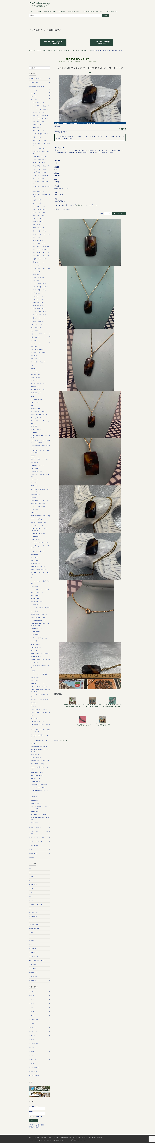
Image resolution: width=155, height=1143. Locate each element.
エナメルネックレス (38, 130)
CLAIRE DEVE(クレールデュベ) (39, 459)
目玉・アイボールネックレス (41, 256)
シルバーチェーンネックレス (41, 112)
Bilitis (32, 405)
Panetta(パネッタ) (36, 706)
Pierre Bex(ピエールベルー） (39, 709)
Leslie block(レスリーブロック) (39, 617)
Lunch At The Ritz (36, 647)
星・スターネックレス (39, 262)
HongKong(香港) (34, 1075)
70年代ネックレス (38, 296)
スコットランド (33, 1035)
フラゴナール (33, 964)
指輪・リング (35, 337)
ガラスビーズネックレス (40, 148)
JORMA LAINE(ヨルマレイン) (39, 569)
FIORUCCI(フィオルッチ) (38, 506)
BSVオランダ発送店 (111, 11)
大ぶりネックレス (38, 124)
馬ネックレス (36, 237)
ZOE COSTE (34, 822)
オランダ (31, 995)
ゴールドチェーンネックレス (41, 106)
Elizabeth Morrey (35, 494)
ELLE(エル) (34, 513)
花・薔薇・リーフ (34, 924)
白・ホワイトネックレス (40, 308)
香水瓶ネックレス (38, 221)
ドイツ (31, 1007)
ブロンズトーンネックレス (40, 115)
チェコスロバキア (34, 1019)
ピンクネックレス (38, 321)
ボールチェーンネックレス (40, 175)
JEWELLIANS (34, 560)
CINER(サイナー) (36, 456)
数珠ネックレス (37, 127)
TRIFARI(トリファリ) (37, 778)
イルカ (31, 900)
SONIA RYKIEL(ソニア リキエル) (40, 761)
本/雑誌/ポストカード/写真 (36, 837)
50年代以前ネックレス (39, 302)
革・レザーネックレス (39, 162)
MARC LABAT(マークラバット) (40, 653)
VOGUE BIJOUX (35, 800)
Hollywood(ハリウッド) (37, 551)
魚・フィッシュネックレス (40, 249)
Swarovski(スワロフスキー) (38, 772)
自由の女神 (32, 948)
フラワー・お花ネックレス (40, 156)
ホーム (31, 11)
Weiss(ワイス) (35, 803)
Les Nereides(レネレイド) (38, 620)
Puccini (33, 715)
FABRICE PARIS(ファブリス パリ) (40, 516)
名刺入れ (33, 368)
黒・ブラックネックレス (40, 311)
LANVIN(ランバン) (36, 605)
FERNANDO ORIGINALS (38, 503)
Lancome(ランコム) (36, 628)
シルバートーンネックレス (40, 109)
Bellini (32, 396)
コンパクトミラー (36, 359)
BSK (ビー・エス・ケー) (37, 411)
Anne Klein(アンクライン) (38, 383)
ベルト (33, 365)
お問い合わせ (61, 11)
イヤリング (34, 90)
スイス (31, 1055)
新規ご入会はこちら (35, 1127)
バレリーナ (32, 968)
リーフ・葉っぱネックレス (40, 134)
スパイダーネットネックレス (41, 252)
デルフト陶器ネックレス (40, 290)
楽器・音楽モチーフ (35, 928)
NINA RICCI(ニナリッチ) (38, 683)
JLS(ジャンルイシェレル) (38, 566)
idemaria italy (34, 554)
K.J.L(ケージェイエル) (37, 592)
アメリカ (31, 1011)
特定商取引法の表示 (73, 11)
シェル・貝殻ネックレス (40, 159)
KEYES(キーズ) (35, 598)
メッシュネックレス (38, 178)
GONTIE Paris (35, 536)
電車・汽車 (32, 952)
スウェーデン (33, 1059)
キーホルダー (35, 340)
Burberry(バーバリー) (37, 418)
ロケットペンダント (38, 277)
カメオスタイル (33, 956)
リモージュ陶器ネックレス (40, 287)
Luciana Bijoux (35, 641)
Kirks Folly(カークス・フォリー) (40, 589)
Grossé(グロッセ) (36, 539)
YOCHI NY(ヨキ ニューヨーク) (39, 814)
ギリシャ (31, 1039)
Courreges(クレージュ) (37, 465)
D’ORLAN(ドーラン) (36, 486)
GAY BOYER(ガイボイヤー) (38, 519)
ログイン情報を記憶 (36, 1116)
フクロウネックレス (38, 228)
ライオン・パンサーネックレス (41, 234)
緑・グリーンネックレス (40, 314)
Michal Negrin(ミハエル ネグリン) (40, 659)
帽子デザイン (33, 972)
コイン (31, 936)
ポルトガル (32, 1047)
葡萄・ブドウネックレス (40, 215)
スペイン (31, 1051)
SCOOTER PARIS (36, 757)
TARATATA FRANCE (37, 775)
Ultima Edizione (35, 781)
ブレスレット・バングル (38, 324)
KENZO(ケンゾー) (36, 586)
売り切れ (31, 857)
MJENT (33, 671)
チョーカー (36, 274)
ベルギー (31, 991)
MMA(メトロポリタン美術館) (39, 674)
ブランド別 (34, 371)
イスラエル (32, 1063)
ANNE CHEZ (34, 380)
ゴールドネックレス (38, 103)
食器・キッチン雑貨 (35, 78)
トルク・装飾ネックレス (40, 283)
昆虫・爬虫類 (33, 916)
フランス (31, 1003)
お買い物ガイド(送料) (50, 11)
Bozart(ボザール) (35, 408)
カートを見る (100, 11)
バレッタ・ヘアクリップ (38, 334)
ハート (31, 932)
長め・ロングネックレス (40, 121)
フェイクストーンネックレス (41, 169)
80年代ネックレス (38, 293)
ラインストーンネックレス (40, 118)
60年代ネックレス (38, 299)
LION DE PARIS (35, 631)
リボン (31, 920)
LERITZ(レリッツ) (36, 611)
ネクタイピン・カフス (37, 346)
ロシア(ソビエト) (34, 1067)
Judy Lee (33, 578)
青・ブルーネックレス (39, 318)
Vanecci (33, 794)
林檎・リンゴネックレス (40, 209)
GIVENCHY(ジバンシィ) (38, 533)
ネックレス (34, 99)
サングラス (34, 355)
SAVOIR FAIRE (35, 754)
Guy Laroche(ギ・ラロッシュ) (39, 542)
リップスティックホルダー (38, 362)
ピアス (33, 93)
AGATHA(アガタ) (36, 377)
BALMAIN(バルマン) (36, 393)
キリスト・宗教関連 (35, 827)
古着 (30, 849)
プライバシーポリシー (87, 11)
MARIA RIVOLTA (36, 656)
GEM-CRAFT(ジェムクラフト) (39, 522)
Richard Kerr (34, 718)
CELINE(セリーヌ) (36, 432)
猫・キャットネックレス (40, 231)
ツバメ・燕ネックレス (39, 243)
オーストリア (33, 1031)
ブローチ (33, 96)
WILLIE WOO (35, 811)
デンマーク (32, 1027)
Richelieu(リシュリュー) (37, 721)
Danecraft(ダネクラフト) (38, 471)
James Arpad (34, 557)
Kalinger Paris (35, 595)
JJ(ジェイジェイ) (35, 563)
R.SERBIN (34, 743)
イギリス (31, 999)
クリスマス (32, 940)
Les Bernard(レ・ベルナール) (39, 614)
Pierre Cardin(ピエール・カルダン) (40, 712)
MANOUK (34, 650)
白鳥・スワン (33, 884)
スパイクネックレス (38, 265)
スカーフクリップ (36, 327)
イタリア (31, 1015)
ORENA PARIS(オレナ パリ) (39, 686)
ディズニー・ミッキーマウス (37, 960)
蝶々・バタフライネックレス (41, 246)
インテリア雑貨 (33, 82)
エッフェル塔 (33, 976)
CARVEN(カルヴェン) (37, 429)
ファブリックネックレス (40, 172)
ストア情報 (38, 11)
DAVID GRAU (35, 468)
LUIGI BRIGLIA (35, 644)
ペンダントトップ (38, 271)
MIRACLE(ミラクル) (36, 662)
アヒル (31, 888)
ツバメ (31, 876)
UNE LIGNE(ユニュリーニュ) (39, 787)
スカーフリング (35, 331)
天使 (30, 944)
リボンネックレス (38, 200)
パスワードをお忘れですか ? (37, 1125)
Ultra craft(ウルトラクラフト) (39, 784)
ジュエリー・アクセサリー (36, 86)
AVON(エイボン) (35, 386)
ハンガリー (32, 1023)
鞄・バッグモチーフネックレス (41, 268)
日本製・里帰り (33, 1071)
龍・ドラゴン (33, 912)
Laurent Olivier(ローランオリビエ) (40, 608)
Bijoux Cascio (34, 402)
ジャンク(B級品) (33, 845)
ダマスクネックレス (38, 191)
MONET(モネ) (35, 677)
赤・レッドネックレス (39, 305)
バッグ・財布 (33, 853)
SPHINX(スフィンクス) (37, 764)
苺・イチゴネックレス (39, 212)
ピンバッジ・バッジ (36, 343)
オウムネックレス (38, 240)
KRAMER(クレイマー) (37, 601)
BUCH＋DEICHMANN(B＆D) (39, 414)
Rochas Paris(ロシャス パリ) (39, 740)
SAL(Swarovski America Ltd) (39, 746)
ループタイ (36, 280)
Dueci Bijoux (34, 479)
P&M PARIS (34, 703)
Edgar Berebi (34, 509)
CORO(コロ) (34, 462)
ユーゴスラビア (33, 1043)
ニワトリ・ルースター (35, 904)
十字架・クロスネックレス (40, 259)
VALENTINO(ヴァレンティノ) (39, 790)
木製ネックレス (37, 137)
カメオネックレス (38, 203)
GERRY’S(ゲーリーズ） (37, 525)
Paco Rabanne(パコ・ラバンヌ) (40, 700)
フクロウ (31, 892)
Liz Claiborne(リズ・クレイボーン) (40, 638)
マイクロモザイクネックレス (41, 166)
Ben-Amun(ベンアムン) (37, 399)
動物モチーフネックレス (40, 140)
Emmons (33, 497)
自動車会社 (32, 980)
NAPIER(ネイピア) (36, 680)
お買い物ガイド (81, 205)
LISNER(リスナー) (36, 634)
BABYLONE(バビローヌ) (38, 390)
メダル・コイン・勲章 (37, 349)
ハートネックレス (38, 218)
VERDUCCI (34, 797)
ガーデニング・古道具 (35, 841)
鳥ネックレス (36, 224)
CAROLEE (34, 426)
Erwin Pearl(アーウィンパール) (39, 500)
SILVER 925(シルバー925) (38, 352)
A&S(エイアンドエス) (37, 374)
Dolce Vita (34, 483)
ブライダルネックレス (39, 206)
